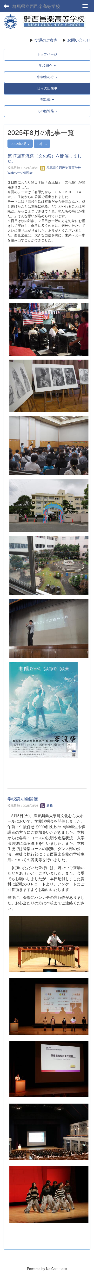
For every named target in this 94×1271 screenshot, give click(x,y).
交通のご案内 (46, 40)
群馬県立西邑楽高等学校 (36, 6)
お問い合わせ (78, 40)
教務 (49, 805)
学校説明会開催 (22, 798)
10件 (41, 143)
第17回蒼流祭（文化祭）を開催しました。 (44, 158)
